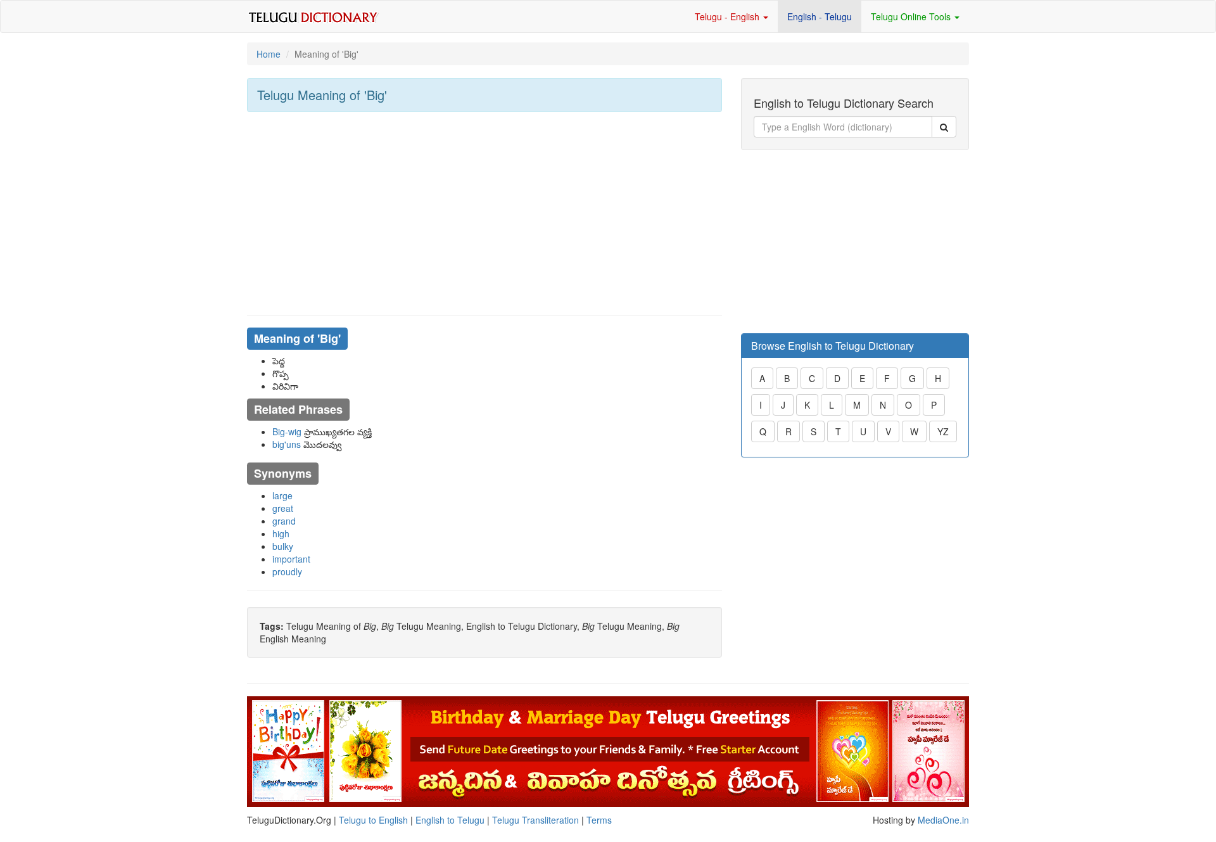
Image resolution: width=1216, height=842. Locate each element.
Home (268, 54)
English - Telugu (819, 16)
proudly (287, 571)
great (282, 508)
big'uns (286, 444)
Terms (599, 819)
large (282, 495)
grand (284, 520)
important (291, 558)
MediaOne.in (943, 819)
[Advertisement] (484, 213)
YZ (943, 431)
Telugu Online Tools (912, 16)
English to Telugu (449, 819)
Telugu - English (728, 16)
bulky (282, 546)
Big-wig (286, 431)
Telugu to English (373, 819)
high (280, 533)
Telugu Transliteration (535, 819)
